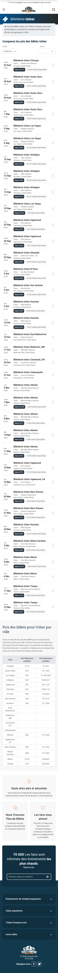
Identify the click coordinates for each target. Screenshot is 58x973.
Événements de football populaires (23, 899)
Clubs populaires (14, 910)
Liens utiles (11, 934)
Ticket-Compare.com (16, 922)
